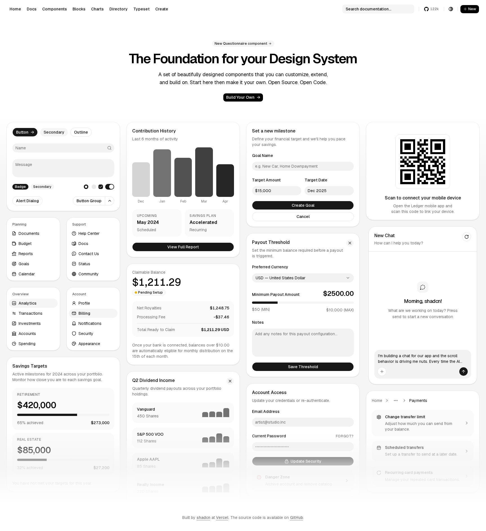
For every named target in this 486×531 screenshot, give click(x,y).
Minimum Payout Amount (276, 294)
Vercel (222, 517)
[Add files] (381, 371)
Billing (84, 313)
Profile (84, 303)
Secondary (54, 132)
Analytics (28, 303)
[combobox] (303, 277)
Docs (32, 9)
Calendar (27, 273)
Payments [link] (418, 400)
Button (22, 132)
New (472, 8)
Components (54, 9)
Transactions (30, 313)
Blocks (79, 9)
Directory (118, 9)
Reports (26, 253)
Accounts (27, 333)
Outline (81, 132)
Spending (27, 343)
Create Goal (303, 205)
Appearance (89, 343)
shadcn (203, 517)
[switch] (109, 187)
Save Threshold (303, 366)
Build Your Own (240, 97)
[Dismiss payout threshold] (350, 243)
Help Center (89, 233)
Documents (29, 233)
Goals (24, 263)
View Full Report (183, 246)
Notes (258, 322)
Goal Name (262, 155)
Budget (25, 243)
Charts (97, 9)
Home (15, 9)
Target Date (316, 180)
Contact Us (88, 253)
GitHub (296, 517)
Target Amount (266, 180)
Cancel (303, 216)
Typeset (141, 9)
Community (88, 273)
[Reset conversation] (466, 236)
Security (85, 333)
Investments (30, 323)
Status (84, 263)
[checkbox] (100, 186)
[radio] (86, 186)
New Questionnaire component (241, 43)
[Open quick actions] (109, 200)
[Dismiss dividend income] (230, 381)
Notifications (90, 323)
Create (161, 9)
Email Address (266, 411)
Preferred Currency (270, 266)
